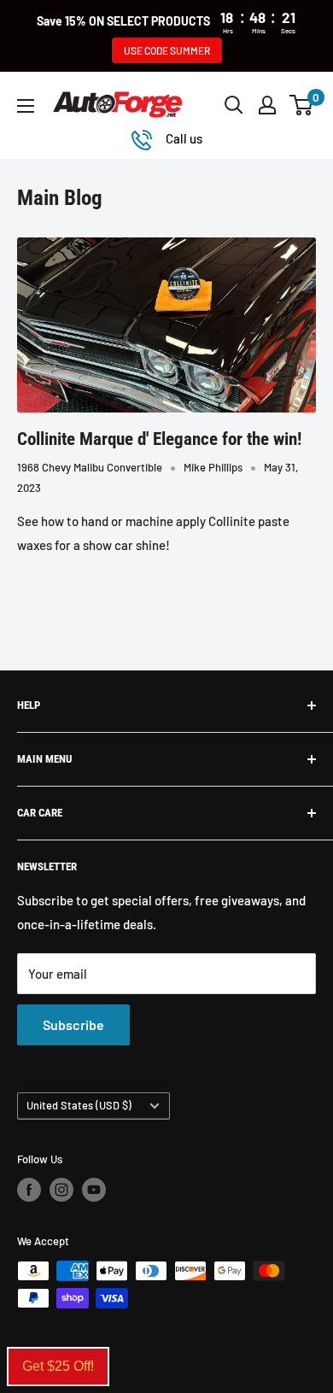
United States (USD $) (78, 1105)
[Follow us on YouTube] (94, 1190)
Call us (184, 138)
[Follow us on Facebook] (29, 1190)
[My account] (267, 105)
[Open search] (234, 105)
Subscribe (73, 1024)
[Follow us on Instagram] (61, 1190)
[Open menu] (25, 106)
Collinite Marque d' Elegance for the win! (159, 439)
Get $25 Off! (58, 1366)
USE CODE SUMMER (167, 50)
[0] (302, 105)
